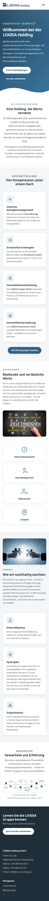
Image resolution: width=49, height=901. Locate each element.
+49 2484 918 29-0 (19, 863)
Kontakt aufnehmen (16, 78)
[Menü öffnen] (43, 5)
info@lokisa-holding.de (20, 872)
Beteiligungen (9, 890)
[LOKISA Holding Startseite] (16, 5)
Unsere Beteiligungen (16, 70)
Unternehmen (9, 885)
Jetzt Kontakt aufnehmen (18, 831)
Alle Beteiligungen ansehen (24, 350)
